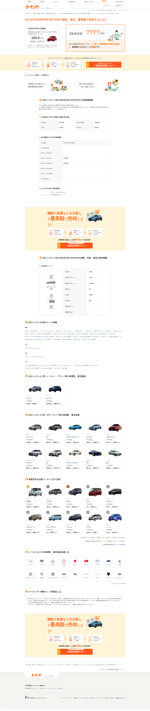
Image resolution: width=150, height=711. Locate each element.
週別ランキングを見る (104, 537)
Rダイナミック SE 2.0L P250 (110, 336)
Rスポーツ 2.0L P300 (82, 334)
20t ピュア (108, 331)
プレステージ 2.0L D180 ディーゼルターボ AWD (38, 368)
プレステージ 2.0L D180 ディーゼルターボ (86, 365)
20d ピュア (89, 331)
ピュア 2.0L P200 (52, 365)
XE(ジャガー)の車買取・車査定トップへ (112, 669)
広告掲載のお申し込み (120, 698)
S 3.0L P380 (56, 339)
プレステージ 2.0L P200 (60, 368)
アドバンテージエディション (33, 348)
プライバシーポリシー (66, 698)
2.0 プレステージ (68, 331)
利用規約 (75, 698)
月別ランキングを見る (119, 537)
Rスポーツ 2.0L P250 (68, 334)
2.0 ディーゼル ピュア (47, 331)
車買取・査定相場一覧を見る (94, 541)
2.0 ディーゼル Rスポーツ (32, 331)
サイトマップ (122, 10)
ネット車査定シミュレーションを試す (114, 541)
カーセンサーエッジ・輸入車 (55, 688)
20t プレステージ (118, 331)
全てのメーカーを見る (119, 583)
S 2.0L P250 (47, 339)
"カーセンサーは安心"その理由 (86, 698)
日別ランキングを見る (88, 537)
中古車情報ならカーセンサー (31, 688)
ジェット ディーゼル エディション (34, 356)
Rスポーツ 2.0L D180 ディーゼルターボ (49, 334)
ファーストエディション (65, 365)
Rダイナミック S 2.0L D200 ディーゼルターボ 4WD (39, 336)
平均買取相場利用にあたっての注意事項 (114, 544)
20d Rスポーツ (79, 331)
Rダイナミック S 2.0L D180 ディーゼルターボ (103, 334)
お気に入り (119, 5)
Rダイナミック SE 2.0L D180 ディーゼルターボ (86, 336)
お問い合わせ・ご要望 (108, 698)
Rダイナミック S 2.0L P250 (63, 336)
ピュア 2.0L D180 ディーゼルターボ (35, 365)
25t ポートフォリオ (30, 334)
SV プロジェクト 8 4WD (89, 339)
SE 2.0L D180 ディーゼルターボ (71, 339)
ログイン (107, 5)
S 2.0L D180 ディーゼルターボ (33, 339)
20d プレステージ (99, 331)
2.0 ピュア (58, 331)
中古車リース (43, 688)
